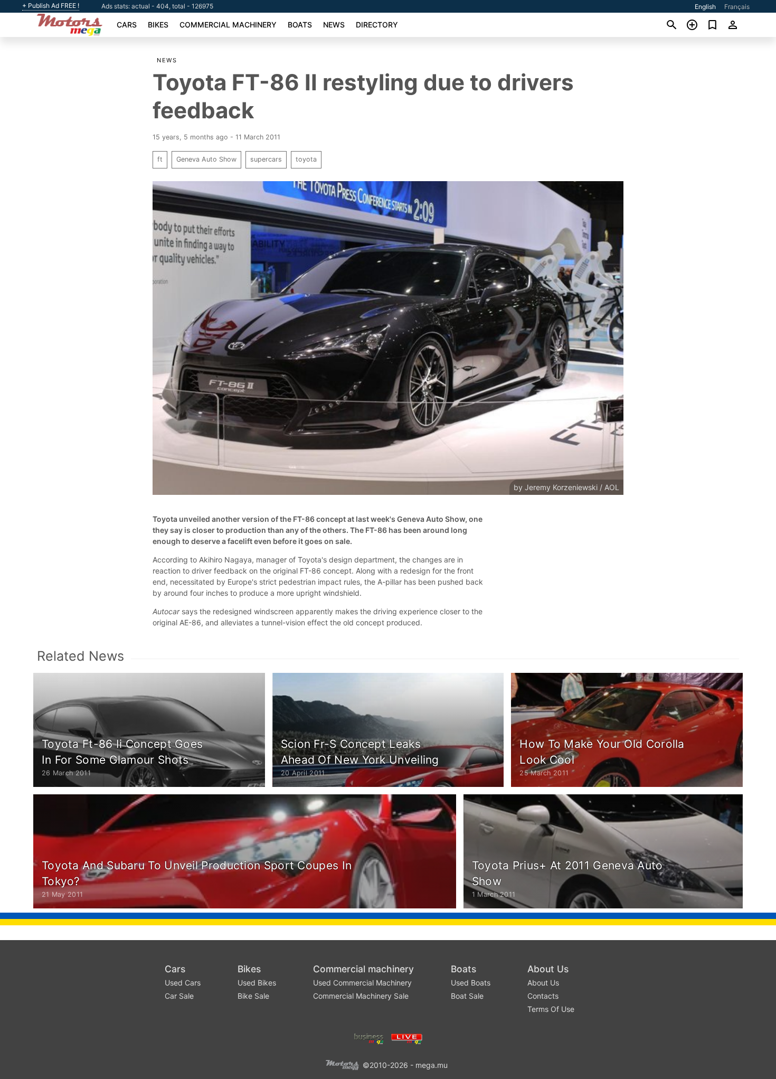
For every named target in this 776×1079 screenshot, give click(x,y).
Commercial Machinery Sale (361, 995)
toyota (306, 159)
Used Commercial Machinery (362, 982)
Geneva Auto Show (206, 159)
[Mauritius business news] (369, 1037)
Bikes (158, 24)
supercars (266, 159)
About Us (548, 968)
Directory (377, 24)
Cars (127, 24)
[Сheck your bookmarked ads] (712, 24)
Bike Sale (253, 995)
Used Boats (470, 982)
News (334, 24)
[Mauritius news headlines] (406, 1037)
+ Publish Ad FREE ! (50, 6)
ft (160, 159)
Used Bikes (257, 982)
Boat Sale (467, 995)
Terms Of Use (550, 1009)
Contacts (543, 995)
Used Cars (183, 982)
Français (737, 7)
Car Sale (179, 995)
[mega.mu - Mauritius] (342, 1063)
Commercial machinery (228, 24)
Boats (300, 24)
